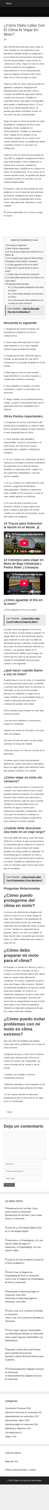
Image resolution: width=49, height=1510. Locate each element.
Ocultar (35, 240)
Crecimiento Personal (15, 1408)
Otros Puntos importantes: (17, 248)
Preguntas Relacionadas (17, 284)
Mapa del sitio (11, 1461)
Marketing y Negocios (15, 1428)
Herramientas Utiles (14, 1420)
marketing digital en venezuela (19, 1424)
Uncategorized (12, 1432)
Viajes (9, 1112)
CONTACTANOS (13, 1453)
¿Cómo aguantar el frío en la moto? (21, 264)
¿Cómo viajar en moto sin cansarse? (22, 274)
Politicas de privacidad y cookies (20, 1470)
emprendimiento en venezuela (19, 1416)
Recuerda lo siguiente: (16, 245)
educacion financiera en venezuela (21, 1412)
